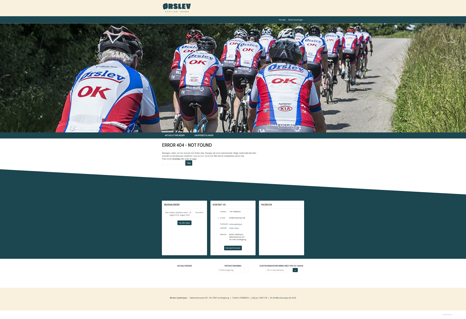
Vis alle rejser (184, 223)
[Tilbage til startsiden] (176, 8)
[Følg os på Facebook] (182, 271)
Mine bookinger (295, 19)
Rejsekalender (171, 204)
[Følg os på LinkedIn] (187, 271)
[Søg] (247, 270)
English (302, 6)
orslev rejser (234, 228)
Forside (282, 19)
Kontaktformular (233, 248)
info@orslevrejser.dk (237, 218)
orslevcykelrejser (235, 224)
